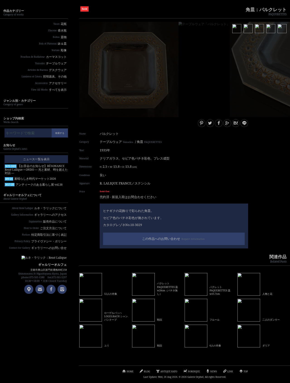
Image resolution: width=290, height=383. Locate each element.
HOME (130, 371)
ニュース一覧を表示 (36, 159)
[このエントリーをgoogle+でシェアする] (227, 123)
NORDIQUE (194, 371)
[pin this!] (201, 123)
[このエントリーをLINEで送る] (244, 123)
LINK (230, 371)
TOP (246, 371)
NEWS (213, 371)
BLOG (147, 371)
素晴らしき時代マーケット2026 (30, 179)
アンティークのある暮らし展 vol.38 (34, 185)
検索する (59, 133)
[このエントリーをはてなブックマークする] (236, 123)
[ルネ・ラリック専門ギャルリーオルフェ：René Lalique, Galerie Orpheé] (41, 256)
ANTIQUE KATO (168, 371)
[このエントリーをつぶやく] (210, 123)
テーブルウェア (116, 142)
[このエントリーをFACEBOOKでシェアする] (218, 123)
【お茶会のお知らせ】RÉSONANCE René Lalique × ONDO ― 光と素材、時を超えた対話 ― (36, 169)
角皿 (149, 142)
